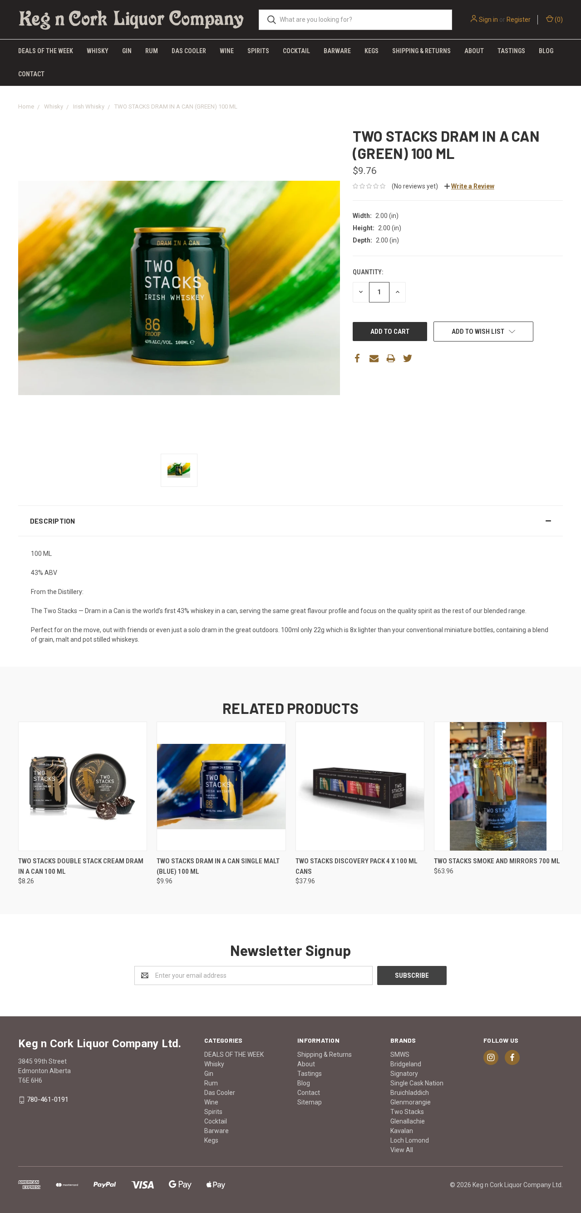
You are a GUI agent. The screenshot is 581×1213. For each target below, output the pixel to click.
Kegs (371, 50)
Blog (546, 50)
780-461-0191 (48, 1099)
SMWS (399, 1054)
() (558, 19)
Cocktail (296, 50)
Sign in (488, 19)
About (474, 50)
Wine (227, 50)
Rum (151, 50)
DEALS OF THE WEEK (45, 50)
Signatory (404, 1073)
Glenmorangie (410, 1102)
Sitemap (309, 1102)
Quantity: (368, 272)
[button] (290, 520)
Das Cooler (189, 50)
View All (401, 1150)
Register (519, 19)
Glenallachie (407, 1121)
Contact (31, 74)
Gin (127, 50)
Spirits (258, 50)
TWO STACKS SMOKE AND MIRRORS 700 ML (497, 861)
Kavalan (401, 1130)
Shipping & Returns (421, 50)
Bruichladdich (409, 1092)
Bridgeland (405, 1064)
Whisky (97, 50)
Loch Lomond (409, 1140)
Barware (337, 50)
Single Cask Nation (416, 1083)
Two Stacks (407, 1111)
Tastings (511, 50)
